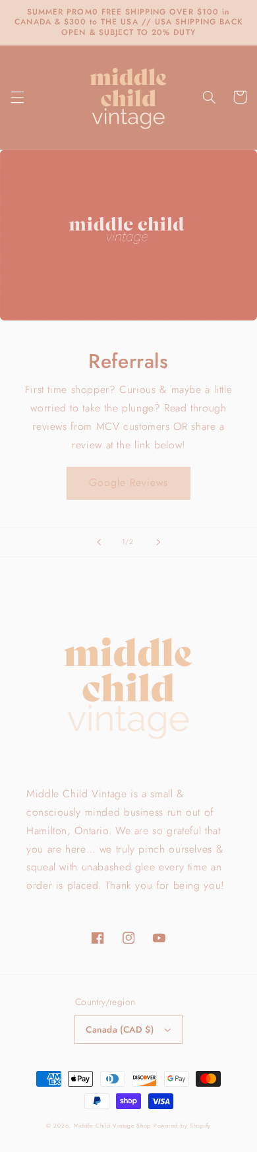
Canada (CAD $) (120, 1029)
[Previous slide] (98, 542)
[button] (17, 97)
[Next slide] (158, 542)
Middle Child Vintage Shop (112, 1126)
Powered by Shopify (182, 1126)
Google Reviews (129, 482)
